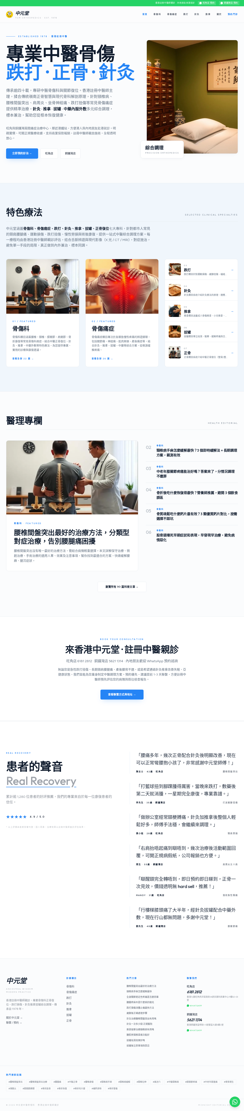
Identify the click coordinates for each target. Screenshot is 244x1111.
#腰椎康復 (89, 1082)
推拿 (207, 14)
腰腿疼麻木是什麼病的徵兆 (140, 1002)
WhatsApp (196, 1005)
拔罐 (69, 1015)
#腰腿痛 (57, 1082)
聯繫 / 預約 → (14, 1022)
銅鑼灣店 (70, 153)
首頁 (144, 14)
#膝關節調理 (29, 1088)
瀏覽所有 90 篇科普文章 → (121, 586)
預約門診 (233, 14)
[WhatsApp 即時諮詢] (235, 1102)
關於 (219, 14)
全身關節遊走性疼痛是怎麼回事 (143, 997)
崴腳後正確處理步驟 (137, 1013)
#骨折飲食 (46, 1088)
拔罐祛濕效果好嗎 (136, 1040)
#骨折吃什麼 (79, 1088)
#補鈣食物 (96, 1088)
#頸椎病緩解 (124, 1082)
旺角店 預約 (208, 3)
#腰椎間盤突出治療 (38, 1082)
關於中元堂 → (14, 1017)
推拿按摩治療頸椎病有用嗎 (140, 1029)
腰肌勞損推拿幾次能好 (138, 1035)
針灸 (196, 14)
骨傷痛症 (172, 14)
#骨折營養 (113, 1088)
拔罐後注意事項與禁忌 (138, 1045)
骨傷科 (157, 14)
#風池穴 (157, 1082)
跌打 (185, 14)
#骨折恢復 (62, 1088)
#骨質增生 (229, 1082)
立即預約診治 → (22, 153)
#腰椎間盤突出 (15, 1082)
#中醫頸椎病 (173, 1082)
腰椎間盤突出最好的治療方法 (141, 986)
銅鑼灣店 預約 (231, 3)
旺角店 (49, 153)
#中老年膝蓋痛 (211, 1082)
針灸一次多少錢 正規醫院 (139, 1024)
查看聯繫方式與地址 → (122, 694)
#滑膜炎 (12, 1088)
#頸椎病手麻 (106, 1082)
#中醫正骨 (72, 1082)
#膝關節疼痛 (191, 1082)
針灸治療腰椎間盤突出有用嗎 (141, 1018)
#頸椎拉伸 (141, 1082)
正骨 (69, 1020)
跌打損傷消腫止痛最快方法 (140, 1008)
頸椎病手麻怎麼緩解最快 (139, 991)
